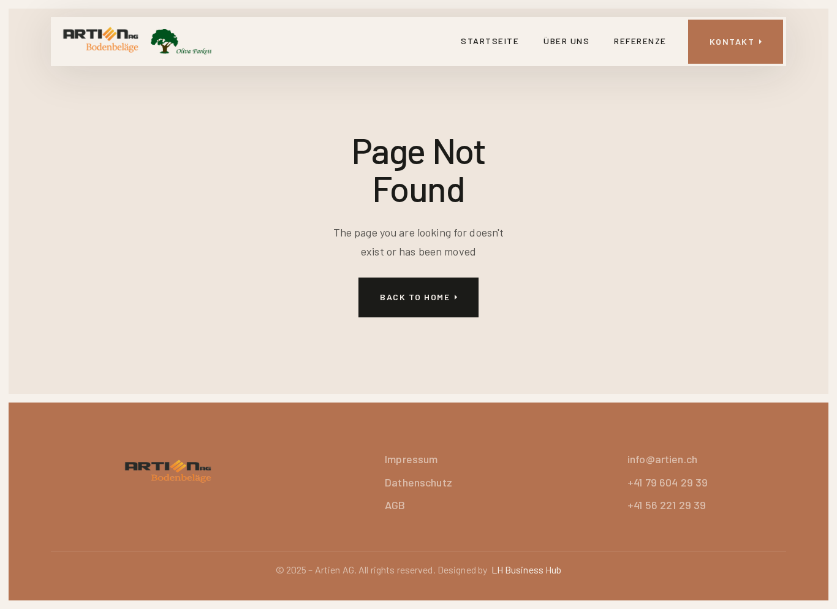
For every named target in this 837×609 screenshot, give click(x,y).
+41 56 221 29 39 (666, 505)
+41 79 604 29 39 (667, 482)
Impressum (411, 459)
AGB (395, 505)
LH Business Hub (526, 569)
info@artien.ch (662, 459)
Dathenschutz (418, 482)
